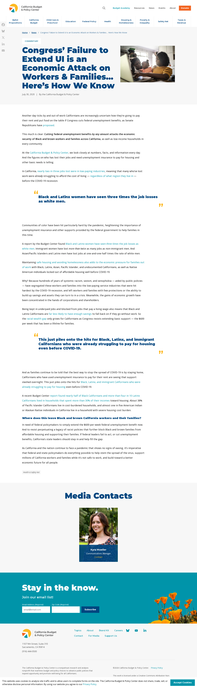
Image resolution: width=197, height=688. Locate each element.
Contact (98, 557)
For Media (93, 636)
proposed (48, 125)
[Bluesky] (3, 31)
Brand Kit (104, 630)
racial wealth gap (37, 318)
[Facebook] (3, 24)
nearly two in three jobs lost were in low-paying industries (71, 171)
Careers (118, 630)
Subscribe (90, 609)
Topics (77, 630)
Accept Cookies (183, 682)
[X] (3, 37)
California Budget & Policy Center (49, 152)
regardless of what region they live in (111, 176)
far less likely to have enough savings (70, 313)
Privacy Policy (157, 668)
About (90, 630)
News (33, 32)
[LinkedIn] (3, 44)
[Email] (3, 50)
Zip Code (60, 604)
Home (25, 32)
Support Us (111, 636)
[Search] (104, 8)
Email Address (32, 604)
